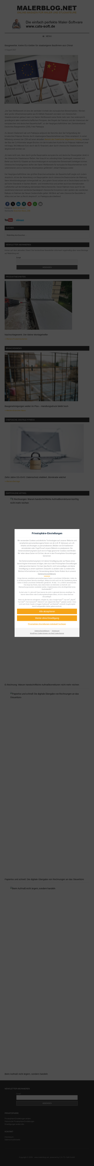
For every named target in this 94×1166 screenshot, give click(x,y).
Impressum (55, 631)
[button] (47, 618)
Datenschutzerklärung (47, 574)
